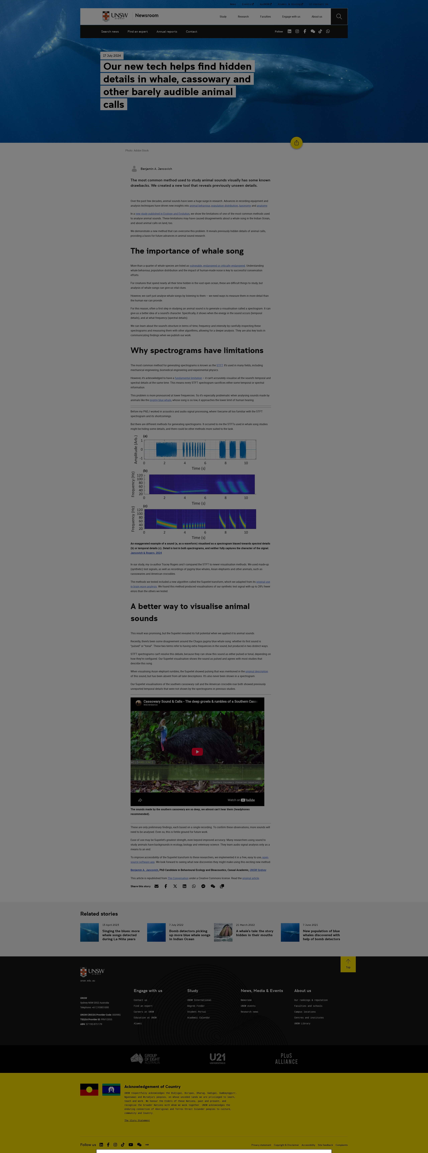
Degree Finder (196, 1005)
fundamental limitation (188, 378)
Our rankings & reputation (311, 1000)
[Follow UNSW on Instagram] (297, 31)
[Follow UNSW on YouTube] (131, 1144)
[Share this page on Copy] (222, 886)
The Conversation (178, 878)
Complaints (342, 1145)
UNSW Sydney (258, 870)
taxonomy (245, 205)
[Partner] (145, 16)
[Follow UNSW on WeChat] (312, 31)
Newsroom (246, 1000)
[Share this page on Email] (156, 886)
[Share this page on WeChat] (212, 886)
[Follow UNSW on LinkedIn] (289, 31)
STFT (220, 365)
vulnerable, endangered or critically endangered (217, 265)
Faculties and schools (308, 1005)
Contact (191, 31)
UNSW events (248, 1005)
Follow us (88, 1145)
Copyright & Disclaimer (286, 1145)
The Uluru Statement (137, 1120)
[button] (348, 964)
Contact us (140, 1000)
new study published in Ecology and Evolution (163, 213)
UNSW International (199, 1000)
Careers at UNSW (144, 1011)
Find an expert (138, 31)
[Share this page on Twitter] (175, 886)
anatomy (262, 205)
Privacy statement (261, 1145)
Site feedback (325, 1145)
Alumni (138, 1023)
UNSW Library (302, 1023)
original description (256, 671)
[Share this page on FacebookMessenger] (203, 886)
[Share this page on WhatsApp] (193, 886)
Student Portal (196, 1011)
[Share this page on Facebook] (165, 886)
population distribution (224, 205)
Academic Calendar (198, 1017)
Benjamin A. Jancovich (144, 870)
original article (250, 878)
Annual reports (166, 31)
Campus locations (305, 1011)
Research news (249, 1011)
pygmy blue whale (160, 400)
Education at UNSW (145, 1017)
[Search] (339, 16)
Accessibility (308, 1145)
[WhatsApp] (328, 31)
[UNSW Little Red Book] (147, 1144)
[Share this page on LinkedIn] (184, 886)
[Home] (115, 16)
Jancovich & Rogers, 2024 (146, 553)
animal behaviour (200, 205)
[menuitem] (223, 16)
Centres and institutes (309, 1017)
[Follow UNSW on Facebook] (305, 31)
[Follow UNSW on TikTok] (320, 31)
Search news (110, 31)
